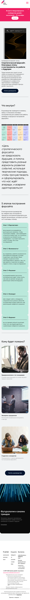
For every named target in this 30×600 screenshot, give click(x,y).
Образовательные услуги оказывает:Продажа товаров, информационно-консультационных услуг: (16, 582)
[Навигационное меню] (27, 3)
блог (4, 559)
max (19, 558)
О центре (6, 552)
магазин (5, 557)
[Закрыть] (28, 9)
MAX (12, 564)
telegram (20, 556)
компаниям (6, 555)
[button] (10, 91)
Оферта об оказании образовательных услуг (15, 584)
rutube (12, 561)
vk (11, 557)
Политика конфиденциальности (11, 572)
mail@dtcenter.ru (22, 555)
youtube (13, 559)
